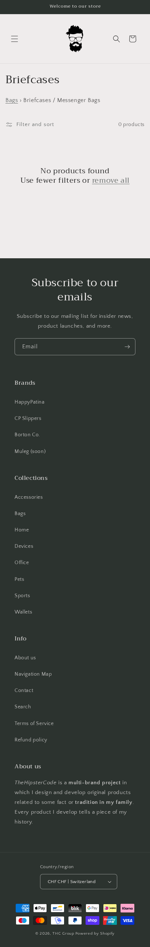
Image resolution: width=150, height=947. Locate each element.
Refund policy (31, 740)
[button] (15, 39)
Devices (24, 546)
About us (25, 658)
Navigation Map (33, 674)
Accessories (29, 497)
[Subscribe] (127, 346)
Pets (19, 579)
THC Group (63, 933)
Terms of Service (34, 724)
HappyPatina (30, 402)
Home (22, 530)
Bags (11, 100)
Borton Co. (27, 435)
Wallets (23, 612)
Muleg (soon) (30, 451)
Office (22, 563)
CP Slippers (28, 418)
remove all (111, 180)
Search (23, 707)
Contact (24, 690)
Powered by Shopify (95, 933)
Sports (22, 596)
